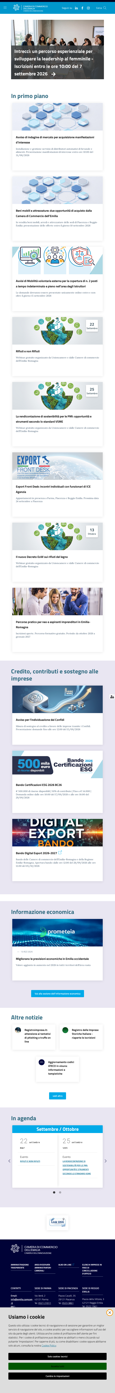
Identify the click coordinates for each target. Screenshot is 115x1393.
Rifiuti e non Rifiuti (28, 351)
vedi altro (57, 1096)
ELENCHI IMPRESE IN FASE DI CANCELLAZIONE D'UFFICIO (92, 1269)
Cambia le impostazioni (57, 1376)
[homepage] (30, 7)
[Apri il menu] (5, 7)
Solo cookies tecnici (58, 1356)
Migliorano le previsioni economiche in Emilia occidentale (52, 958)
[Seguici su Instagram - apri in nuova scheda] (87, 8)
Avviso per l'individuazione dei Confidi (40, 719)
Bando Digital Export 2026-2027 (36, 853)
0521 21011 (44, 1303)
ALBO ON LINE (64, 1264)
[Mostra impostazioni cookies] (112, 696)
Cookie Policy (49, 1345)
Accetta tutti (57, 1366)
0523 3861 (68, 1303)
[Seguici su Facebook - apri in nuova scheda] (81, 8)
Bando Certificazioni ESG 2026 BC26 (39, 784)
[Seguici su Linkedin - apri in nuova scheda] (75, 8)
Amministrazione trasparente (20, 1266)
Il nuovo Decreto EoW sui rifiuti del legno (42, 556)
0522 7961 (91, 1306)
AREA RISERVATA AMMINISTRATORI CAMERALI (43, 1267)
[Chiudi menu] (104, 6)
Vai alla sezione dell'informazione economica (57, 993)
